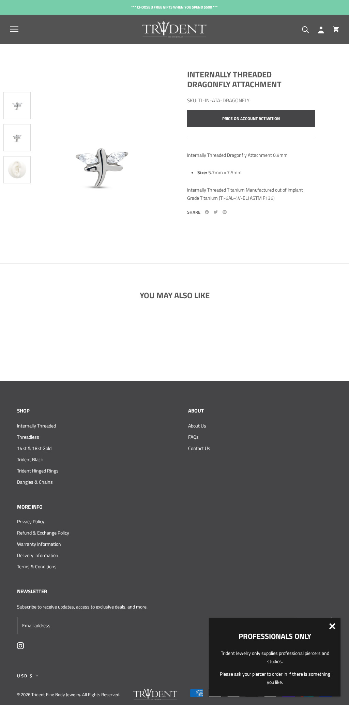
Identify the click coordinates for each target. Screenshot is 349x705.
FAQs (193, 436)
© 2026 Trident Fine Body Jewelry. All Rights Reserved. (68, 694)
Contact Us (199, 448)
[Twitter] (216, 212)
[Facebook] (207, 212)
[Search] (305, 29)
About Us (197, 425)
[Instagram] (20, 645)
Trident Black (30, 459)
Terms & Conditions (37, 566)
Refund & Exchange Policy (43, 532)
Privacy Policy (30, 521)
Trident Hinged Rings (38, 470)
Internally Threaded (36, 425)
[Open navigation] (14, 29)
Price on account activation (251, 118)
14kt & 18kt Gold (34, 448)
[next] (15, 214)
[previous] (19, 61)
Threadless (28, 436)
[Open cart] (336, 29)
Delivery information (37, 555)
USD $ (25, 675)
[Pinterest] (225, 212)
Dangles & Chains (35, 481)
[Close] (332, 626)
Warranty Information (39, 544)
